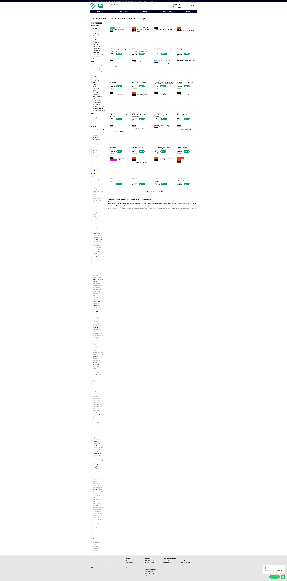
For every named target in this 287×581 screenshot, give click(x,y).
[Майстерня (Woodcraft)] (141, 134)
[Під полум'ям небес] (141, 167)
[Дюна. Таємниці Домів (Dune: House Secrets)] (164, 102)
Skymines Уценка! (181, 180)
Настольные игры (122, 11)
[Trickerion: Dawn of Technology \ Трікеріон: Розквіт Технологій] (141, 36)
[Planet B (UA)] (119, 69)
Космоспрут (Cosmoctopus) (139, 82)
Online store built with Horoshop (95, 577)
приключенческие (178, 203)
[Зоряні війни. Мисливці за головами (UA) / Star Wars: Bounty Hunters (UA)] (164, 69)
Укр (179, 1)
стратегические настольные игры (138, 205)
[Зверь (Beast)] (119, 134)
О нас (155, 1)
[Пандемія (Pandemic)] (186, 134)
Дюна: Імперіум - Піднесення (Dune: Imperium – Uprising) (119, 50)
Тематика (145, 11)
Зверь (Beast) (113, 147)
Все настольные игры (94, 1)
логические (170, 203)
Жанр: (92, 23)
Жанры (99, 11)
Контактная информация (127, 1)
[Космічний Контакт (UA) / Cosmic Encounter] (186, 69)
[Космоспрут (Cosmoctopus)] (141, 69)
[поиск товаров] (166, 8)
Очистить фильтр (95, 25)
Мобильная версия (95, 571)
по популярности (120, 22)
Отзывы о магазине (138, 1)
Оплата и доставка (109, 1)
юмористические (187, 203)
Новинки (102, 1)
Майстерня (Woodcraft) (138, 147)
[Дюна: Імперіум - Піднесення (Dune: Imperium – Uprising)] (119, 36)
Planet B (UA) (113, 82)
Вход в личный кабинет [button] (150, 560)
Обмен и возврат (117, 1)
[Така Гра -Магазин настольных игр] (97, 561)
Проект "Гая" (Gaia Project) (184, 49)
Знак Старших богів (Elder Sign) (162, 49)
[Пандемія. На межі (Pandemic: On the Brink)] (119, 167)
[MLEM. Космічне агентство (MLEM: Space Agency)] (119, 102)
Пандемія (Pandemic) (182, 147)
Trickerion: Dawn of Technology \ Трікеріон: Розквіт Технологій (140, 50)
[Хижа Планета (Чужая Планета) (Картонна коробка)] (164, 134)
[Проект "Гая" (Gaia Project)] (186, 36)
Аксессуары (167, 11)
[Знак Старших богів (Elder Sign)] (164, 36)
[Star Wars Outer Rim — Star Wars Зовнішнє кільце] (141, 102)
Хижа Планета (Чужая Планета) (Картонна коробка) (162, 148)
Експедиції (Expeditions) (183, 114)
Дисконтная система (148, 1)
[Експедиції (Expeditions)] (186, 102)
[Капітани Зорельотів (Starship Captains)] (164, 167)
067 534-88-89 (114, 4)
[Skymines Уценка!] (186, 167)
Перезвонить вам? (167, 562)
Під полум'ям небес (137, 180)
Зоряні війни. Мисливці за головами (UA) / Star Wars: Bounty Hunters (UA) (163, 83)
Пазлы (188, 11)
